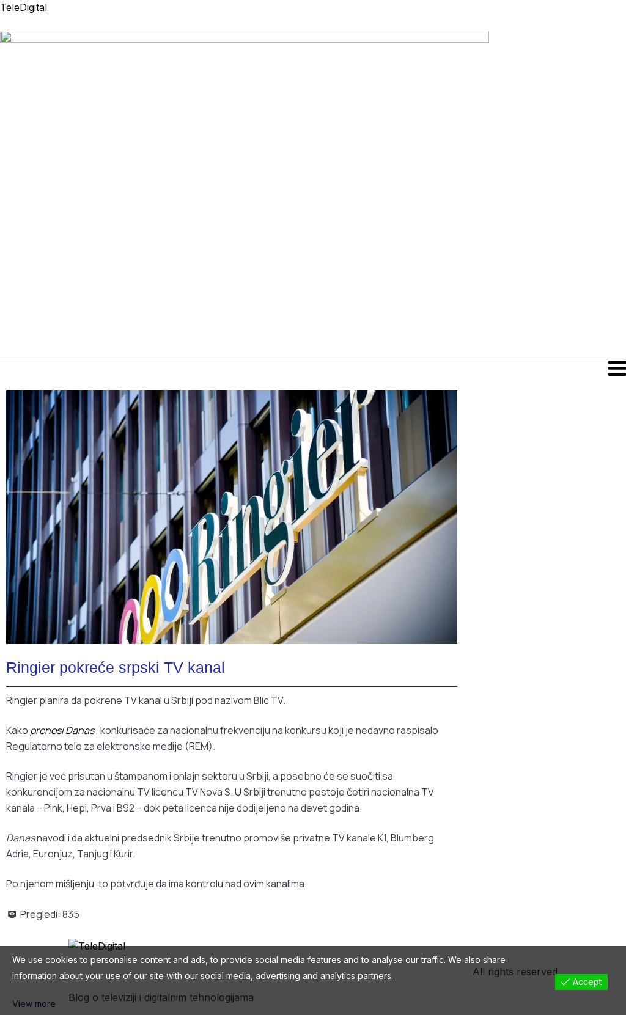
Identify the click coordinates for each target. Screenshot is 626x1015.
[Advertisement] (397, 192)
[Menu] (313, 367)
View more (34, 1004)
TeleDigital (23, 7)
